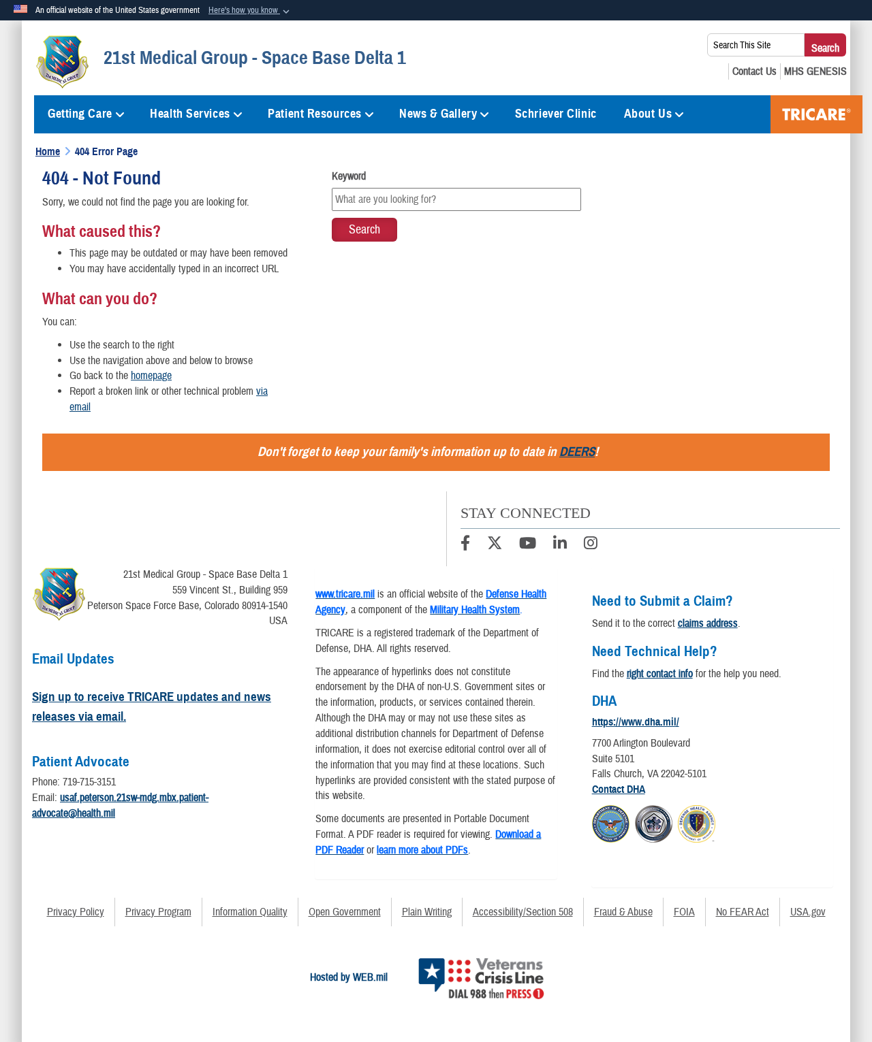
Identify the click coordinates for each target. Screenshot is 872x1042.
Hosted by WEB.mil (349, 977)
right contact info (660, 674)
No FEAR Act (742, 912)
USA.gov (808, 912)
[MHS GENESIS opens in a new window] (815, 71)
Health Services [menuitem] (190, 113)
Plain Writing (427, 912)
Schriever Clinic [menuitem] (556, 113)
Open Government (345, 912)
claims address (708, 623)
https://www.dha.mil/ (635, 722)
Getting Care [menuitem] (80, 113)
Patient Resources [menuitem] (315, 113)
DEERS (577, 451)
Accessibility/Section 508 (523, 912)
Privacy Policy (75, 912)
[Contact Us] (754, 71)
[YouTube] (527, 545)
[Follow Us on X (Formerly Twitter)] (494, 545)
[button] (250, 11)
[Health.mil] (653, 822)
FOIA (684, 912)
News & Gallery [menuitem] (438, 113)
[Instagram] (590, 545)
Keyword (349, 176)
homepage (151, 375)
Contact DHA (618, 789)
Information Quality (250, 912)
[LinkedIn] (560, 545)
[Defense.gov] (610, 822)
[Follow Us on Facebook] (465, 545)
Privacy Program (158, 912)
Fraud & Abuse (623, 912)
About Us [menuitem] (648, 113)
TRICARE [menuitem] (816, 114)
